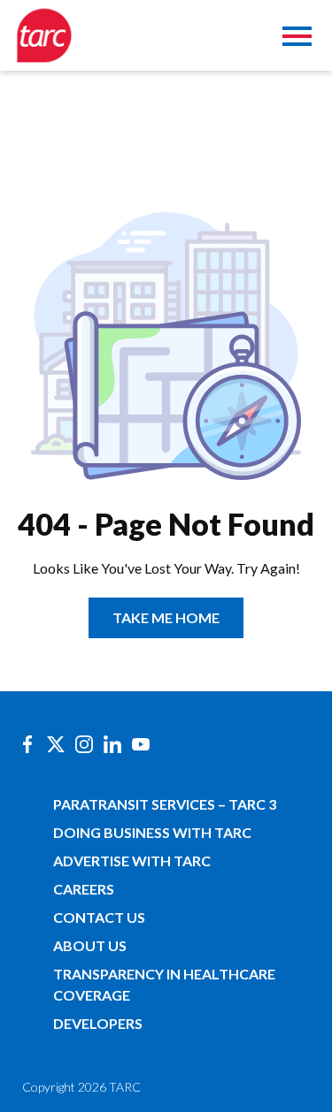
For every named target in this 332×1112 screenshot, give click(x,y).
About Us (90, 945)
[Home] (44, 35)
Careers (83, 888)
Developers (98, 1023)
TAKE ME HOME (166, 617)
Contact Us (99, 917)
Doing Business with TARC (152, 832)
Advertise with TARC (132, 860)
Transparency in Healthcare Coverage (164, 984)
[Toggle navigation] (297, 38)
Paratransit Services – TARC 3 (164, 804)
